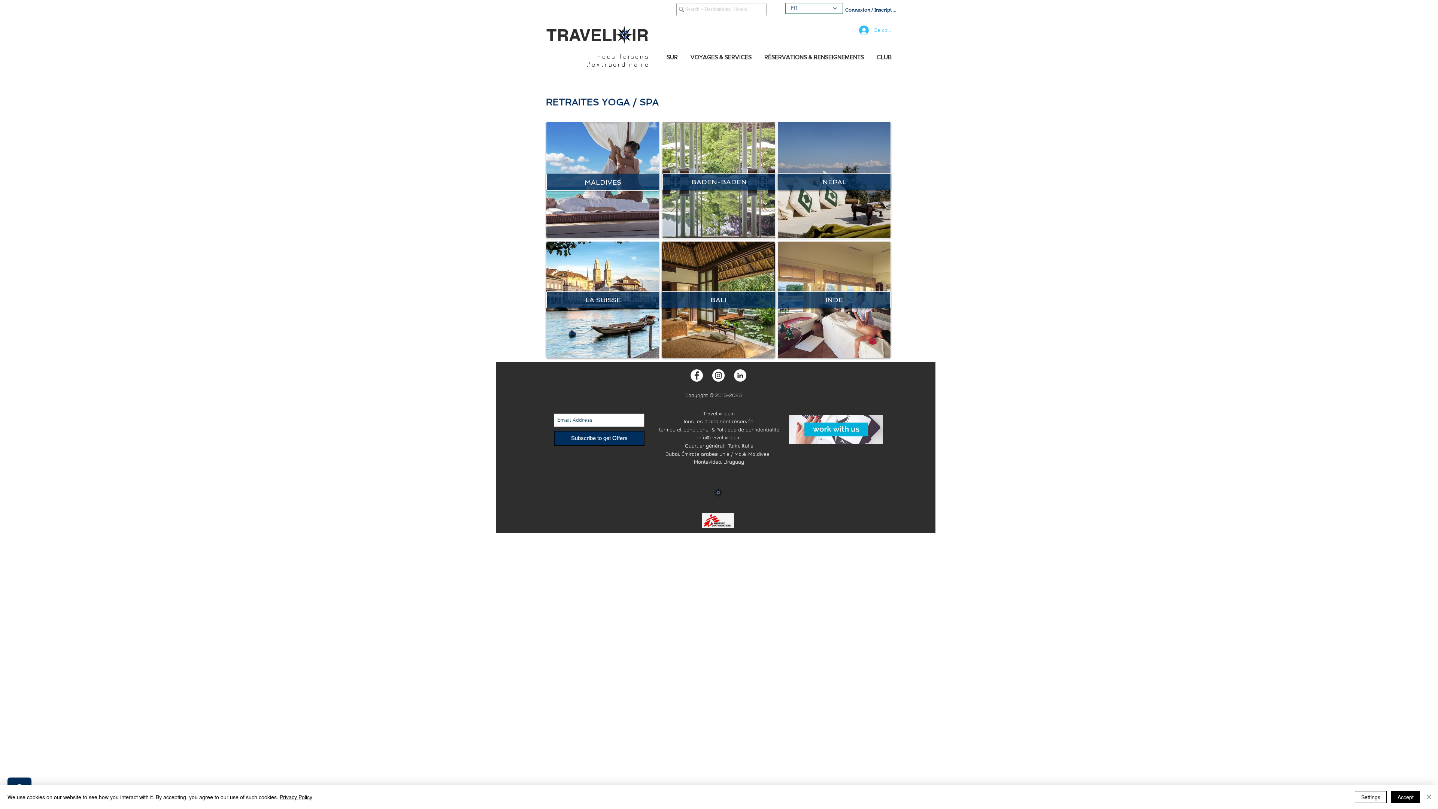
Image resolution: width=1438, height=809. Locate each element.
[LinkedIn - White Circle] (740, 375)
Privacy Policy (296, 797)
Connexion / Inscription (871, 10)
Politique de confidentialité (747, 429)
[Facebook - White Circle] (697, 375)
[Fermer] (1429, 797)
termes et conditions (684, 429)
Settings (1370, 797)
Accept (1406, 797)
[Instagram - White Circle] (718, 375)
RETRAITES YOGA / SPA (602, 102)
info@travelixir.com (719, 437)
